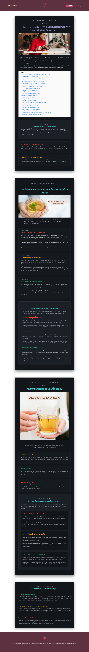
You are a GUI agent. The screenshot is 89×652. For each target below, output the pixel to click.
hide (26, 72)
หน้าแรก (10, 5)
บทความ (15, 5)
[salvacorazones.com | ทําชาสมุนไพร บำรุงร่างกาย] (44, 5)
